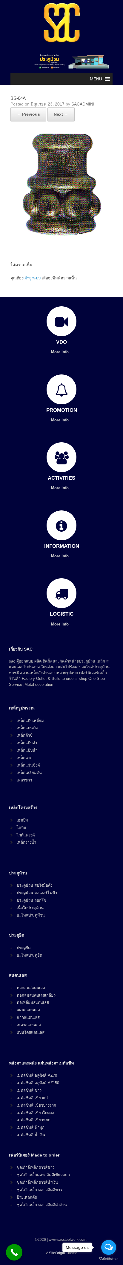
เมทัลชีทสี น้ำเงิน (31, 1135)
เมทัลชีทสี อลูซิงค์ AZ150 (38, 1083)
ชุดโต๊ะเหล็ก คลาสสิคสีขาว (39, 1190)
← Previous (28, 114)
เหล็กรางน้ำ (26, 842)
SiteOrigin (57, 1253)
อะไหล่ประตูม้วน (31, 915)
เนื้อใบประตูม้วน (30, 907)
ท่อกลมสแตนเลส (31, 988)
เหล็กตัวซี (25, 735)
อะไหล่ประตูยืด (29, 955)
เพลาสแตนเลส (29, 1025)
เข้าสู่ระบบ (32, 278)
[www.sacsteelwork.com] (61, 22)
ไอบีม (21, 827)
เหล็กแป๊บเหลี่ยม (30, 720)
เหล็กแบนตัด (27, 728)
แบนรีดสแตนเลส (30, 1032)
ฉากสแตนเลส (28, 1017)
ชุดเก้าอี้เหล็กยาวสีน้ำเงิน (37, 1182)
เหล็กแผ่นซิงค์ (28, 765)
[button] (96, 79)
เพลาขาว (24, 780)
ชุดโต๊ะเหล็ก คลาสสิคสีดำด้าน (42, 1205)
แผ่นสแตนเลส (28, 1010)
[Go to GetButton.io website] (108, 1259)
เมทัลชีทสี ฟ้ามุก (30, 1127)
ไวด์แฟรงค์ (26, 835)
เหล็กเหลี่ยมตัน (29, 772)
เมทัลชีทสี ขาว (29, 1090)
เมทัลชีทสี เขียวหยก (33, 1120)
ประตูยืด (23, 948)
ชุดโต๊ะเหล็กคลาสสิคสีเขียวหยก (43, 1175)
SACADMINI (82, 104)
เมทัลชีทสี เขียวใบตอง (35, 1112)
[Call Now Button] (14, 1252)
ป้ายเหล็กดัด (27, 1197)
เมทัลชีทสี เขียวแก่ (32, 1098)
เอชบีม (22, 820)
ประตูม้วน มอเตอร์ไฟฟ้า (37, 893)
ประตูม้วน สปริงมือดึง (34, 885)
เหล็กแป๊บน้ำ (27, 750)
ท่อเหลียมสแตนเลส (33, 1002)
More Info (60, 352)
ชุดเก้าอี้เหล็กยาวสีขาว (35, 1167)
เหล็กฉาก (25, 757)
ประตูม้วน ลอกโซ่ (31, 900)
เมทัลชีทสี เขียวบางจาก (36, 1105)
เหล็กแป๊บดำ (27, 743)
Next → (61, 114)
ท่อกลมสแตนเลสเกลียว (36, 995)
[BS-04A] (61, 233)
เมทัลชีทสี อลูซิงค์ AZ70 (37, 1075)
